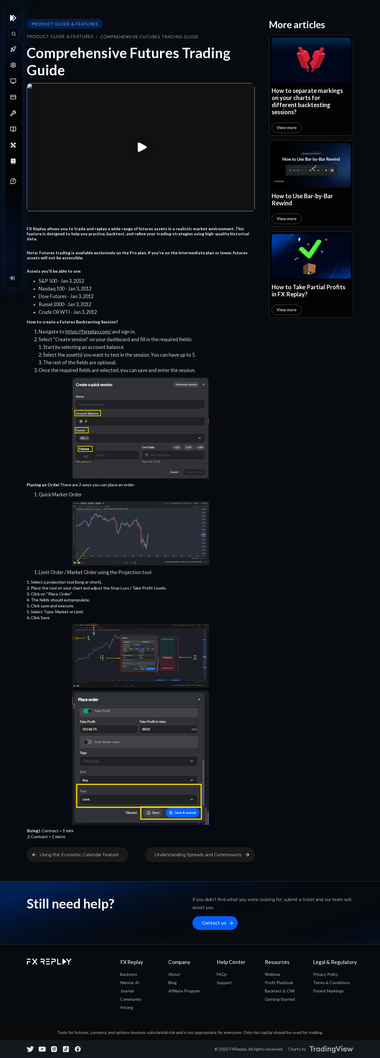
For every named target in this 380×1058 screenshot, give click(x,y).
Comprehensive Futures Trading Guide (149, 36)
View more (287, 127)
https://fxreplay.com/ (88, 331)
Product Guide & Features (60, 36)
